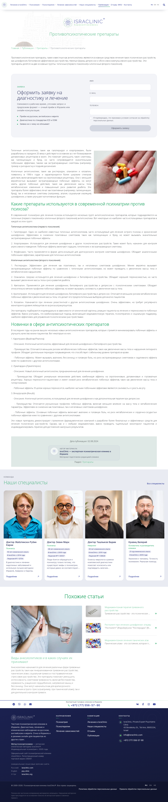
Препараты (42, 48)
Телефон (94, 105)
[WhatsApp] (25, 704)
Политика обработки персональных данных (98, 789)
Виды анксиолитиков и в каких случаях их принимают (41, 660)
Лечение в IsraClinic (19, 5)
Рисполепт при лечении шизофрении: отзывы (128, 624)
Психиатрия (62, 722)
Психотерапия (63, 726)
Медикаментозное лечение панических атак (127, 640)
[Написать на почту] (30, 704)
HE (158, 5)
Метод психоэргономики (22, 744)
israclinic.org (27, 774)
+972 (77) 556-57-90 (134, 740)
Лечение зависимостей (67, 731)
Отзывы (114, 5)
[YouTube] (154, 704)
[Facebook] (143, 704)
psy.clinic (25, 771)
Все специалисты (155, 483)
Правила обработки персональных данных (138, 789)
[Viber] (19, 704)
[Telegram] (13, 704)
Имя (92, 81)
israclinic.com (27, 768)
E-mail (93, 93)
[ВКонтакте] (137, 704)
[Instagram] (148, 704)
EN (155, 5)
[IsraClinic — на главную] (5, 5)
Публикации (28, 48)
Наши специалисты (96, 726)
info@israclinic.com (133, 735)
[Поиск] (164, 5)
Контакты (128, 5)
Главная (15, 48)
